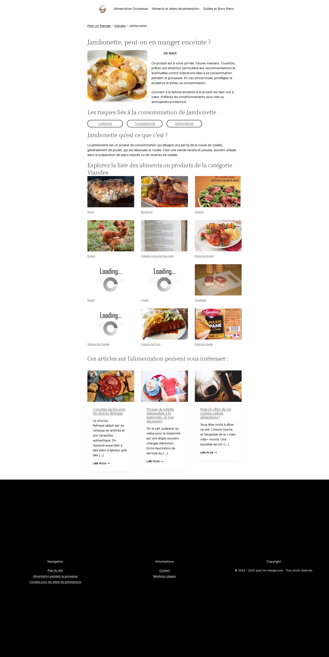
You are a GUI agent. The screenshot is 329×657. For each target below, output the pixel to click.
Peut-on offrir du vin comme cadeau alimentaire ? (215, 413)
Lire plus (101, 463)
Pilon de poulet (204, 256)
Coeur (145, 300)
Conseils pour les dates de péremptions (55, 582)
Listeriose (105, 123)
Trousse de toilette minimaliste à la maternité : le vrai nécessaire (160, 415)
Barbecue (147, 211)
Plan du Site (55, 570)
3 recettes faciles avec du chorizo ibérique (109, 411)
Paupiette (200, 300)
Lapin (90, 300)
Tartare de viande (98, 344)
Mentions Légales (164, 576)
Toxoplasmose (145, 123)
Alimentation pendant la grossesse (55, 576)
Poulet (91, 256)
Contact (164, 570)
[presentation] (110, 191)
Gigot (90, 211)
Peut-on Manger (99, 26)
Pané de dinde (204, 344)
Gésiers (199, 211)
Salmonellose (184, 123)
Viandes (120, 26)
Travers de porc (151, 344)
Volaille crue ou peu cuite (157, 256)
